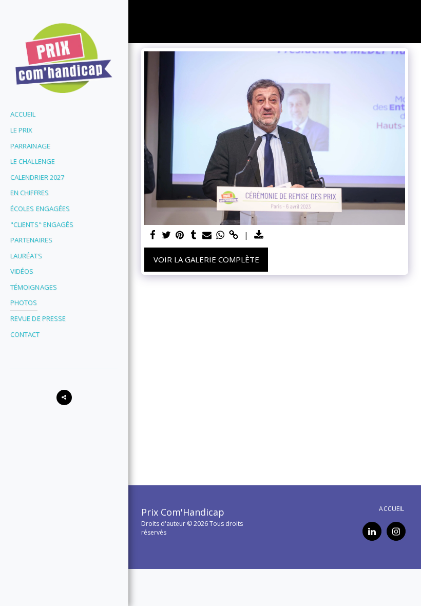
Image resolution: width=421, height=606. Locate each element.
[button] (64, 397)
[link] (234, 235)
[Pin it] (180, 235)
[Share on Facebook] (153, 235)
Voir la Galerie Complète (206, 259)
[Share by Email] (207, 235)
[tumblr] (193, 235)
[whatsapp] (220, 235)
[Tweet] (166, 235)
